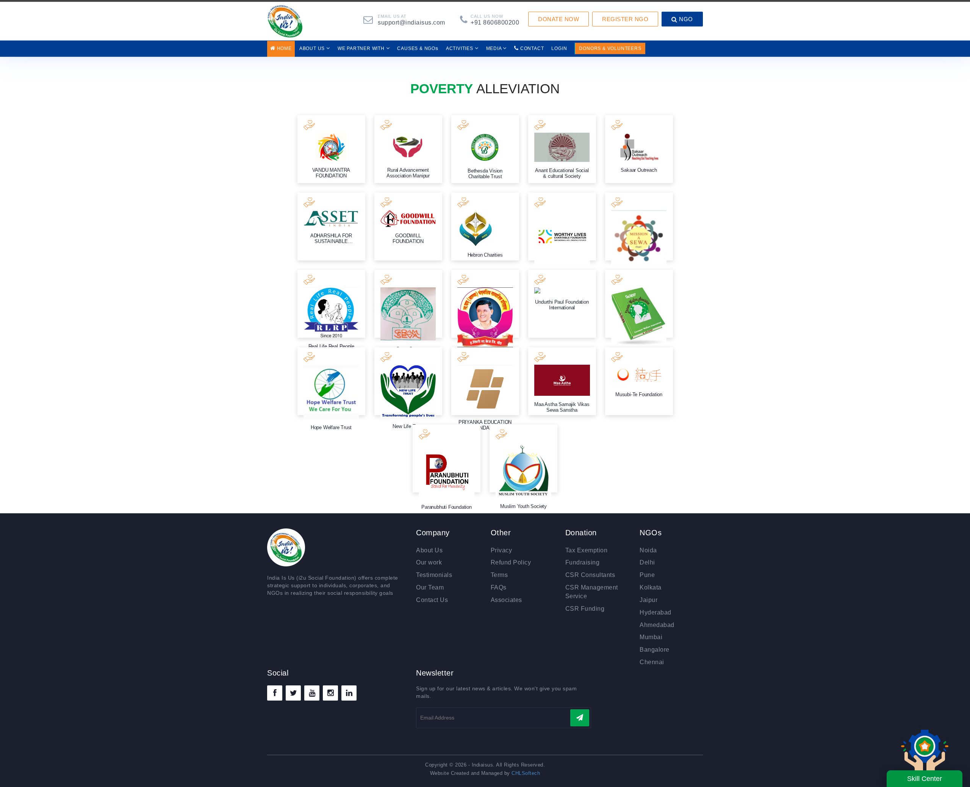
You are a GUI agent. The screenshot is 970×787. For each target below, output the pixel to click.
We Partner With (362, 44)
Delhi (647, 562)
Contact (531, 44)
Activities (460, 44)
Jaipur (648, 600)
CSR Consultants (590, 575)
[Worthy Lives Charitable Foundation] (562, 226)
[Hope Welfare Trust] (331, 381)
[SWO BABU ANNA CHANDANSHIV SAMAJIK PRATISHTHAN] (485, 304)
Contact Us (432, 600)
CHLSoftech (526, 773)
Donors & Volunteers (610, 44)
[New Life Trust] (408, 381)
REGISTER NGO (625, 15)
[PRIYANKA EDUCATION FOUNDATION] (485, 381)
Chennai (652, 662)
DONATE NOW (558, 15)
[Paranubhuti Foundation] (446, 458)
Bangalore (655, 649)
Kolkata (651, 587)
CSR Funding (585, 608)
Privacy (501, 550)
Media (494, 44)
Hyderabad (655, 612)
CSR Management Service (591, 591)
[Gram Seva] (408, 304)
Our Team (430, 587)
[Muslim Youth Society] (523, 458)
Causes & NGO (417, 44)
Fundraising (582, 562)
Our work (429, 562)
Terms (499, 575)
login (559, 44)
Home (283, 44)
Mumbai (651, 637)
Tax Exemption (586, 550)
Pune (647, 575)
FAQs (499, 587)
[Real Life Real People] (331, 304)
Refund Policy (511, 562)
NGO (685, 15)
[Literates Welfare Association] (639, 304)
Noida (648, 550)
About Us (312, 44)
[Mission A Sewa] (639, 226)
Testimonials (434, 575)
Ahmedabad (657, 625)
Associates (506, 600)
